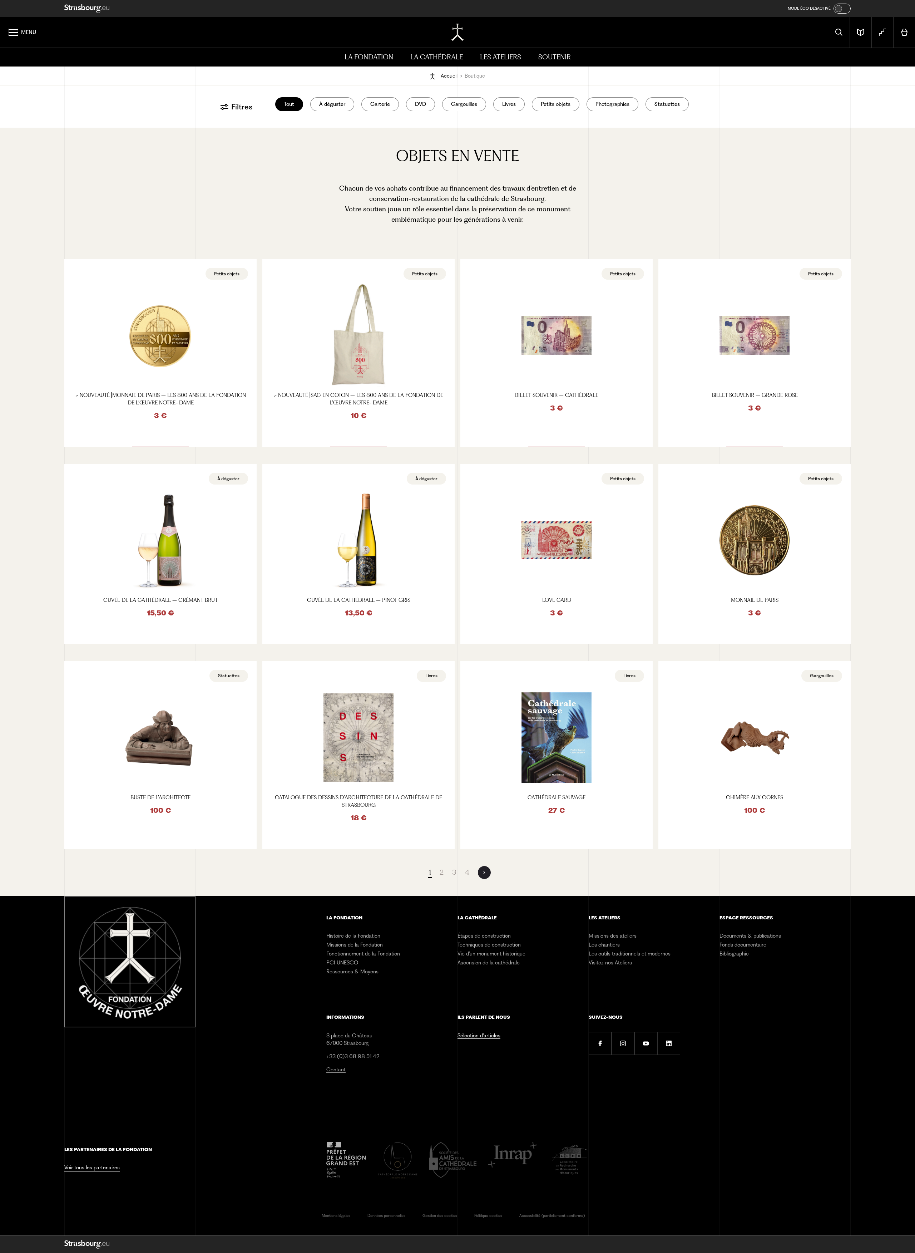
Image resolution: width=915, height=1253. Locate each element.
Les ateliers (500, 57)
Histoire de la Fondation (353, 936)
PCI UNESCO (342, 962)
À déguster (332, 104)
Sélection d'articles (479, 1035)
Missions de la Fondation (354, 945)
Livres (509, 104)
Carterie (380, 104)
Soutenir (554, 57)
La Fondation (369, 57)
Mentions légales (336, 1215)
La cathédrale (436, 57)
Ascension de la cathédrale (489, 962)
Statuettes (667, 104)
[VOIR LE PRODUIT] (160, 353)
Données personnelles (386, 1215)
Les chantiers (604, 945)
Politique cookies (488, 1215)
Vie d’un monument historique (491, 953)
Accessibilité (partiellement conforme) (552, 1215)
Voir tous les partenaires (92, 1167)
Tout (289, 104)
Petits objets (555, 104)
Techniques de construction (489, 945)
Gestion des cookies (439, 1215)
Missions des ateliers (613, 936)
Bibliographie (734, 953)
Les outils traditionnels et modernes (630, 953)
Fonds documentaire (742, 945)
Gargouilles (464, 104)
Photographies (612, 104)
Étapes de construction (484, 936)
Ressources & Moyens (352, 971)
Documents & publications (750, 936)
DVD (420, 104)
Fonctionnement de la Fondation (363, 953)
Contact (336, 1069)
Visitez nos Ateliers (610, 962)
